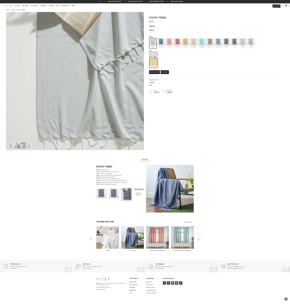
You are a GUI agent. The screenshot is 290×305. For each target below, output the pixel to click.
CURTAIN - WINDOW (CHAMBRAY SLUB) (160, 250)
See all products (188, 222)
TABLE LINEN (133, 282)
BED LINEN (132, 287)
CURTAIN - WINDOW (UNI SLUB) (135, 250)
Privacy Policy (149, 284)
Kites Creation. (107, 302)
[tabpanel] (145, 189)
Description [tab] (145, 159)
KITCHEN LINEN (133, 284)
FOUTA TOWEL (158, 17)
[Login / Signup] (282, 6)
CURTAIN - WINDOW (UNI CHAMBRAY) (110, 250)
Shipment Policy (150, 287)
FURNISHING (133, 290)
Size (150, 50)
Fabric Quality (153, 56)
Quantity (151, 30)
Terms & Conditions (151, 293)
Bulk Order (276, 6)
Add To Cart (154, 72)
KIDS (131, 293)
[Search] (288, 6)
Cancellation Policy (151, 290)
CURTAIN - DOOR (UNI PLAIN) (185, 250)
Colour (151, 36)
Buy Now (165, 72)
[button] (91, 239)
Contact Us (149, 282)
